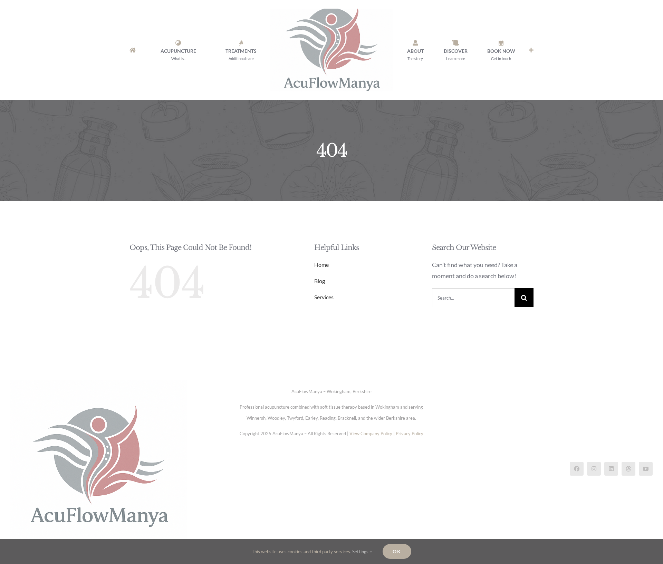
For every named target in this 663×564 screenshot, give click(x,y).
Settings (360, 551)
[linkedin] (611, 469)
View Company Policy (370, 433)
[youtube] (646, 469)
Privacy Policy (409, 433)
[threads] (628, 469)
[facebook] (577, 469)
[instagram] (594, 469)
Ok (397, 551)
